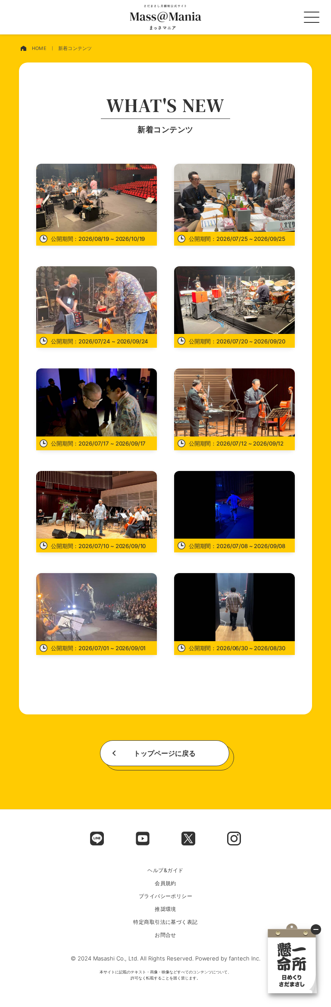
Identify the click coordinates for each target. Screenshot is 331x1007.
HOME (39, 48)
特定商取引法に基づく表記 (165, 922)
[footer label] (97, 838)
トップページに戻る (165, 753)
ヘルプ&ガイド (165, 870)
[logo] (165, 17)
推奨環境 (165, 909)
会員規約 (165, 883)
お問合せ (165, 935)
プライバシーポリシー (166, 896)
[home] (23, 48)
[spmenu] (311, 17)
